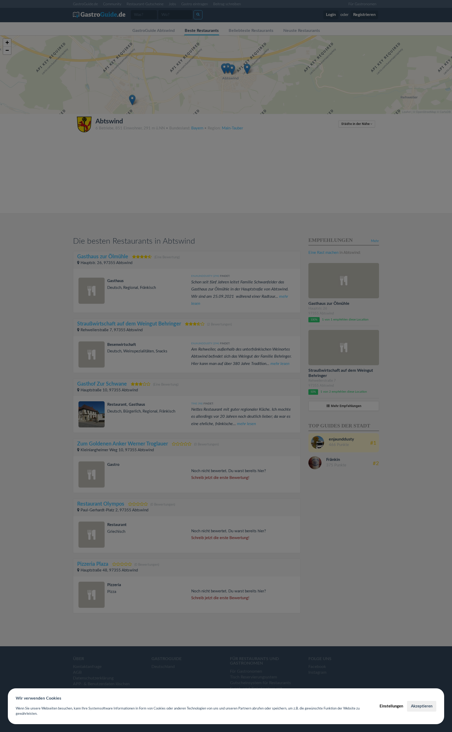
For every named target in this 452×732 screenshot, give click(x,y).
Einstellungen (391, 706)
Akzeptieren (421, 706)
